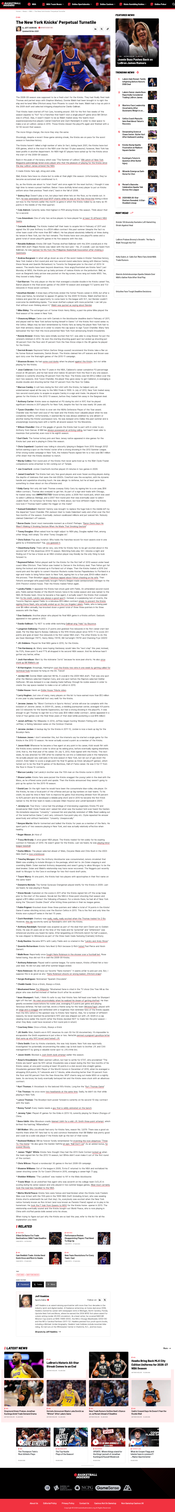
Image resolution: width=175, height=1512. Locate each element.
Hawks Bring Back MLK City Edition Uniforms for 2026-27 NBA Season (149, 1364)
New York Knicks (33, 1275)
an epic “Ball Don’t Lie (73, 1144)
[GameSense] (108, 1488)
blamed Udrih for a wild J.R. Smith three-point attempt (78, 1121)
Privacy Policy (68, 1503)
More (53, 1284)
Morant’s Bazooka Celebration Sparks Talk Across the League (132, 187)
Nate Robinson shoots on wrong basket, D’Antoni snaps (74, 974)
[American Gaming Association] (63, 1488)
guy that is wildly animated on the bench (72, 1108)
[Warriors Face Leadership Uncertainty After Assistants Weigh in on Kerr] (152, 108)
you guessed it (53, 542)
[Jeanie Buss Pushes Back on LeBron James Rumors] (137, 42)
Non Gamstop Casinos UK (132, 1503)
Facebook (25, 1284)
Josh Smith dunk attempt (54, 1054)
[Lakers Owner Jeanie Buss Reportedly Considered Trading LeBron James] (152, 95)
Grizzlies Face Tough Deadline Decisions (133, 291)
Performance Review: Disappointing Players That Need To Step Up (79, 1238)
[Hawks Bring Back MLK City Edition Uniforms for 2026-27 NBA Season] (108, 1364)
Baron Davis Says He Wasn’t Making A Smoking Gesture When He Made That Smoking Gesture (60, 525)
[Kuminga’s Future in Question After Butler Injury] (152, 161)
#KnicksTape (91, 1006)
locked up (96, 1152)
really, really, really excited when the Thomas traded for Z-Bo (76, 918)
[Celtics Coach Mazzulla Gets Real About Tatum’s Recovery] (152, 121)
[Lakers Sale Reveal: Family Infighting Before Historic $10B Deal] (152, 82)
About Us (34, 1503)
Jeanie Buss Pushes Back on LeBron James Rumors (135, 61)
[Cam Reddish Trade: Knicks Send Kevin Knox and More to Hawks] (55, 1258)
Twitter (39, 1284)
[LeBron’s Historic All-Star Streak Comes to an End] (24, 1364)
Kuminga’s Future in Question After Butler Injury (131, 160)
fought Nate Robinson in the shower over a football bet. (73, 954)
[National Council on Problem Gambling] (83, 1488)
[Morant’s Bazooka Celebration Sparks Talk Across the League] (152, 187)
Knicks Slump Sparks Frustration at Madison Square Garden (132, 147)
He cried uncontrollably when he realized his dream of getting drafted (66, 1000)
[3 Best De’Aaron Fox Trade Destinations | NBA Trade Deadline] (55, 1238)
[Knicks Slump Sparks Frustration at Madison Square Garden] (152, 148)
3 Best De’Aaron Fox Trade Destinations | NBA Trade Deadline (31, 1236)
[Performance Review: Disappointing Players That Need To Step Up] (104, 1238)
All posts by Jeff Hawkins (46, 1331)
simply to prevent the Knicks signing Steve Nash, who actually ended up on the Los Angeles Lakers (61, 602)
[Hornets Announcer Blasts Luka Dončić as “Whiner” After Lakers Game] (66, 1393)
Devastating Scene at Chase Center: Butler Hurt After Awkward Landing (133, 134)
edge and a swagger (28, 1009)
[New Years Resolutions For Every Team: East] (104, 1258)
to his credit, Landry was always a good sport (43, 598)
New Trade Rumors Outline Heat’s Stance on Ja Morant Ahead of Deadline (107, 1412)
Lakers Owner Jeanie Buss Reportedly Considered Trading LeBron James (134, 95)
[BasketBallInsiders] (13, 4)
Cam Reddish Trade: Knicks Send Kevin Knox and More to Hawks (30, 1256)
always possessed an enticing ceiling (65, 430)
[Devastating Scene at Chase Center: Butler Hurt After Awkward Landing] (152, 134)
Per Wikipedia (42, 989)
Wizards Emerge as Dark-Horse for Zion (133, 172)
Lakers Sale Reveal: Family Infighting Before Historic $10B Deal (134, 81)
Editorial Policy (50, 1503)
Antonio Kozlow (129, 56)
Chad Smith (19, 1241)
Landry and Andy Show (96, 941)
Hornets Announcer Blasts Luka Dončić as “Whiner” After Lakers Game (65, 1412)
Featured (20, 1275)
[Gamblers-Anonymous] (127, 1488)
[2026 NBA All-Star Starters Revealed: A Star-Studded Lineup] (152, 200)
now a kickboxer (36, 854)
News (25, 11)
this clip (29, 921)
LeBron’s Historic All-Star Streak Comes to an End (63, 1364)
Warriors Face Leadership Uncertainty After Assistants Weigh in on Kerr (133, 108)
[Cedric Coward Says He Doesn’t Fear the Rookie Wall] (151, 1393)
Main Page (21, 1232)
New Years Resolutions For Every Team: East (79, 1256)
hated (81, 946)
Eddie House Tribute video (53, 690)
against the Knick (83, 361)
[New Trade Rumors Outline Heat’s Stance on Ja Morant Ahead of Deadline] (108, 1393)
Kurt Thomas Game (94, 1086)
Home (18, 11)
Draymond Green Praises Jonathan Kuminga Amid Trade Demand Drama (20, 1412)
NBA (30, 11)
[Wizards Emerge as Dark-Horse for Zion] (152, 174)
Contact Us (84, 1503)
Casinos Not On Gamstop (105, 1503)
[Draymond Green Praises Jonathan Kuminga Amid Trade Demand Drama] (24, 1393)
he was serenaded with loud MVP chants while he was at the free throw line (57, 198)
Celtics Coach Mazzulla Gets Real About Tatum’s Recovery (133, 121)
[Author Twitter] (101, 28)
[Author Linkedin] (95, 28)
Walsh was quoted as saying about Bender (71, 305)
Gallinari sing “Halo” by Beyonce (81, 623)
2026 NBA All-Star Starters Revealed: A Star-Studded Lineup (134, 200)
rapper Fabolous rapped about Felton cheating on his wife (70, 577)
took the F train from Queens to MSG (49, 1205)
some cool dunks (51, 361)
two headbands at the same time (62, 1091)
